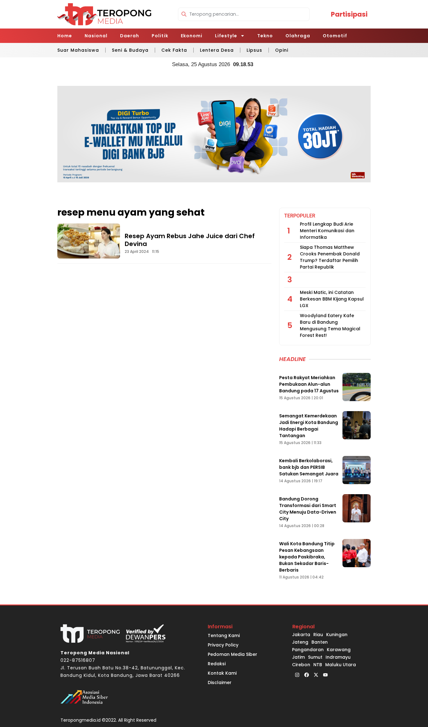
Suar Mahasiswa (78, 50)
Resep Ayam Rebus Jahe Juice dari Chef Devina (190, 240)
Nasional (96, 36)
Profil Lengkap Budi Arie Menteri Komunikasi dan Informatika (327, 230)
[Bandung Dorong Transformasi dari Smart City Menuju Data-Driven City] (356, 508)
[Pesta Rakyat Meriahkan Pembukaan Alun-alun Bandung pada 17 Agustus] (356, 387)
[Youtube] (325, 674)
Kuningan (336, 634)
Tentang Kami (224, 635)
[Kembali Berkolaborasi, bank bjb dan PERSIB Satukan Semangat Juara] (356, 470)
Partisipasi (349, 14)
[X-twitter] (316, 674)
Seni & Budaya (130, 50)
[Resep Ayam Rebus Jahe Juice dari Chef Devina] (88, 241)
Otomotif (335, 36)
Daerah (129, 36)
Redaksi (217, 664)
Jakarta (301, 634)
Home (64, 36)
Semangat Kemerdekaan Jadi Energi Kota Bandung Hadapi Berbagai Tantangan (308, 426)
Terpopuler (299, 216)
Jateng (300, 642)
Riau (318, 634)
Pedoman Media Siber (232, 654)
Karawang (339, 649)
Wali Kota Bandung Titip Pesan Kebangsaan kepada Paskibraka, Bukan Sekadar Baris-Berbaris (307, 557)
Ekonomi (191, 36)
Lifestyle (226, 36)
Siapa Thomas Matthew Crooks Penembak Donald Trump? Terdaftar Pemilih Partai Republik (330, 257)
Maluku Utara (340, 665)
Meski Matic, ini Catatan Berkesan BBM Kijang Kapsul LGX (332, 299)
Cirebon (301, 665)
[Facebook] (306, 674)
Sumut (315, 657)
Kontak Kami (222, 673)
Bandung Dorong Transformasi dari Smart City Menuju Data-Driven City (307, 509)
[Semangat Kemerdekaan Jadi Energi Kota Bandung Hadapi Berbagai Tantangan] (356, 425)
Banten (319, 642)
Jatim (298, 657)
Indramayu (338, 657)
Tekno (265, 36)
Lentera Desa (217, 50)
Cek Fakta (174, 50)
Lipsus (254, 50)
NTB (317, 665)
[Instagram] (297, 674)
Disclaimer (220, 682)
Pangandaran (308, 649)
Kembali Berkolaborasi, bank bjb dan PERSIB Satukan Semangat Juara (308, 467)
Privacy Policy (223, 645)
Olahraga (297, 36)
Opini (281, 50)
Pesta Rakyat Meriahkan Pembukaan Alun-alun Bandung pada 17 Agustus (309, 384)
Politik (160, 36)
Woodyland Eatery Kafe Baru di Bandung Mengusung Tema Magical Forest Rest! (330, 325)
